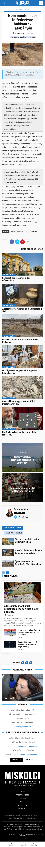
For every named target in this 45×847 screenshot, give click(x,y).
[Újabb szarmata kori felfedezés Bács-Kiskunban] (22, 325)
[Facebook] (12, 241)
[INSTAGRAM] (33, 760)
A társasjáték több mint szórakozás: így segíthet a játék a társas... (21, 609)
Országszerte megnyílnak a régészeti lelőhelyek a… (19, 371)
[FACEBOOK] (30, 760)
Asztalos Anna (21, 509)
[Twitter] (17, 241)
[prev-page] (3, 572)
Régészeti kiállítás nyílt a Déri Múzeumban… (16, 279)
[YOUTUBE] (27, 760)
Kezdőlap (19, 9)
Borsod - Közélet (9, 398)
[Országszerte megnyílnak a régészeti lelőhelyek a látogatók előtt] (22, 356)
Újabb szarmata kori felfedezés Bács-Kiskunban (28, 563)
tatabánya (33, 231)
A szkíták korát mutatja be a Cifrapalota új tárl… (22, 310)
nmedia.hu (27, 727)
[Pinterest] (22, 241)
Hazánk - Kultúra (27, 37)
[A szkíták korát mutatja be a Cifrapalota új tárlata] (22, 295)
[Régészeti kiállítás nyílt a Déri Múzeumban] (22, 264)
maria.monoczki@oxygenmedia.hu (25, 754)
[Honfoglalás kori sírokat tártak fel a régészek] (22, 418)
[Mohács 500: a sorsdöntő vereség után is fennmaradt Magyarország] (10, 644)
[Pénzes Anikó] (22, 687)
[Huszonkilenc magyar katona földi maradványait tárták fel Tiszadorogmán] (22, 387)
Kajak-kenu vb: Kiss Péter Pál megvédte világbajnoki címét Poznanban (29, 632)
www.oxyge (18, 727)
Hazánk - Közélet (9, 274)
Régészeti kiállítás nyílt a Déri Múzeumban (27, 540)
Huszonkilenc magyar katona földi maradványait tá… (18, 402)
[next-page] (7, 572)
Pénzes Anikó (9, 698)
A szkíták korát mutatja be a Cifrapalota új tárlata (28, 551)
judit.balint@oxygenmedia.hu (25, 746)
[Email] (15, 517)
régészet (20, 231)
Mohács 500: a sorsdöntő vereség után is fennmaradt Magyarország (28, 644)
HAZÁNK (27, 9)
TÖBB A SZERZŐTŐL (14, 533)
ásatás (12, 231)
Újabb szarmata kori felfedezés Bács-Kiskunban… (20, 340)
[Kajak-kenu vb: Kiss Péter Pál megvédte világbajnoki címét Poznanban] (10, 632)
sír (27, 231)
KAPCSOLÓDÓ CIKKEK (12, 527)
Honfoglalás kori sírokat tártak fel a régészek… (19, 433)
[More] (28, 241)
